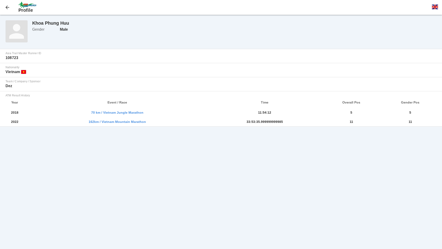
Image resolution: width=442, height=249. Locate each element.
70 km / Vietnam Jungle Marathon (117, 112)
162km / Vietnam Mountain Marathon (117, 122)
